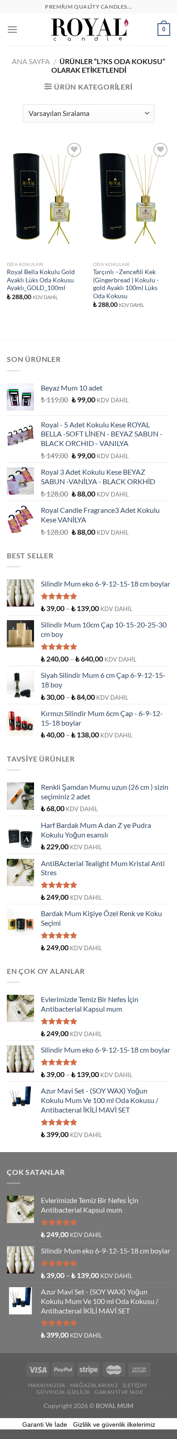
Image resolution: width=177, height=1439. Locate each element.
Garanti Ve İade (118, 1392)
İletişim (135, 1385)
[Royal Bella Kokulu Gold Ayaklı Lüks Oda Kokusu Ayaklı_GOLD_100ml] (45, 198)
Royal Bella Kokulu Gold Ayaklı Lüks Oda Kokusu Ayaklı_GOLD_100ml (41, 279)
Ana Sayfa (31, 61)
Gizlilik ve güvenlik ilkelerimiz (114, 1424)
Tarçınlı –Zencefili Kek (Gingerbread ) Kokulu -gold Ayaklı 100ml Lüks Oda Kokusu (126, 284)
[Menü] (12, 29)
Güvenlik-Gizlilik (63, 1392)
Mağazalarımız (94, 1385)
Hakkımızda (46, 1385)
